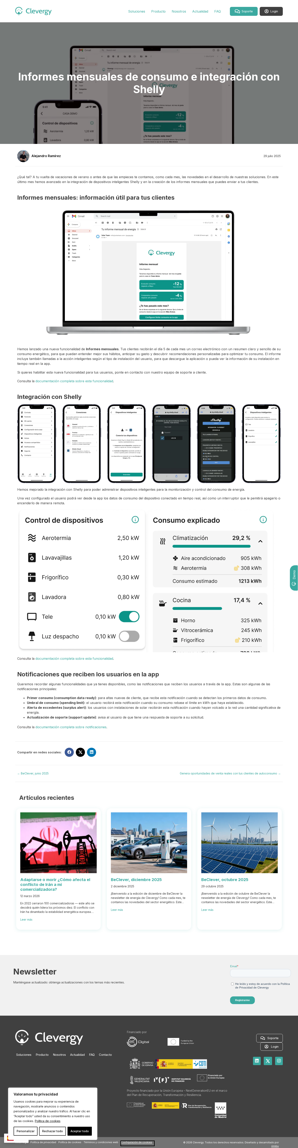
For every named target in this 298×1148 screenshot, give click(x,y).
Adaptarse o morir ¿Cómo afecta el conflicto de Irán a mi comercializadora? (55, 884)
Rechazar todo (52, 1131)
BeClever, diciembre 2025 (136, 879)
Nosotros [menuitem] (59, 1054)
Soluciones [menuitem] (23, 1054)
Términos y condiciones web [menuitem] (101, 1142)
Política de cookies (47, 1121)
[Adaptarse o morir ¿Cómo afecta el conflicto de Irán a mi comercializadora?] (58, 872)
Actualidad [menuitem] (77, 1054)
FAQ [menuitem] (92, 1054)
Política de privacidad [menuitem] (43, 1142)
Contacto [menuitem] (105, 1054)
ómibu (275, 1146)
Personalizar (25, 1131)
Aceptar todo (80, 1131)
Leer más (26, 919)
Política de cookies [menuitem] (69, 1142)
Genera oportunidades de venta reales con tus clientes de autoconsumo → (230, 773)
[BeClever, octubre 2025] (239, 872)
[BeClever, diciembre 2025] (149, 872)
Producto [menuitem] (42, 1054)
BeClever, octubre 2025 (224, 879)
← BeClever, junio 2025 (33, 773)
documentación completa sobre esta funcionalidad (74, 381)
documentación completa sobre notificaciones (70, 727)
